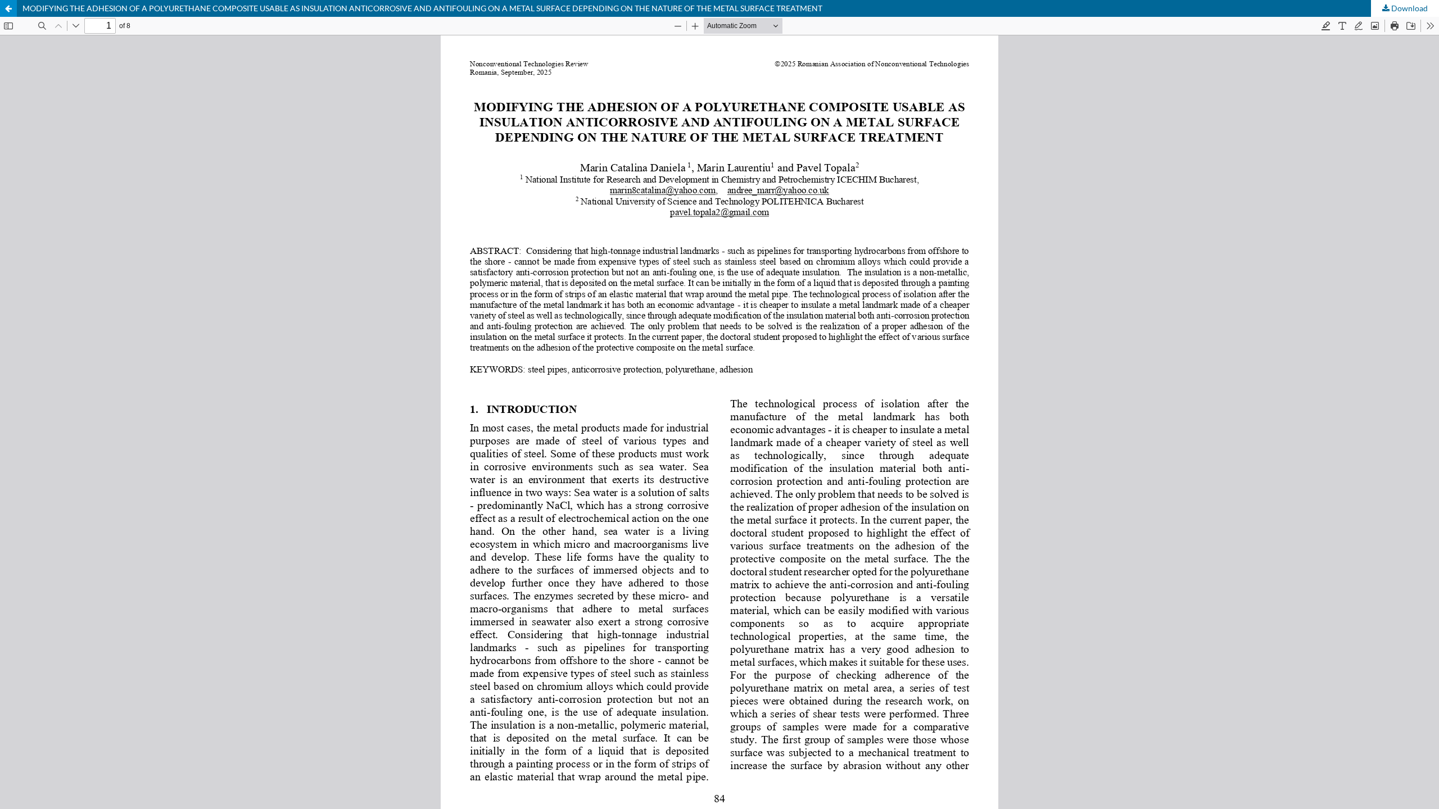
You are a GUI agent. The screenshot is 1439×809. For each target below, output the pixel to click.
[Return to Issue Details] (8, 8)
